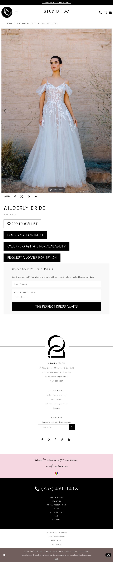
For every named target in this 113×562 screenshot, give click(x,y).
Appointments (56, 497)
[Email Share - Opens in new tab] (35, 196)
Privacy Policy (56, 540)
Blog (56, 508)
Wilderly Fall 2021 (47, 23)
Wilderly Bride (25, 23)
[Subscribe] (72, 427)
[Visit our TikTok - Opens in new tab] (62, 439)
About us (56, 501)
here (56, 558)
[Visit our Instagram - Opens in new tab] (49, 439)
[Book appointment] (6, 12)
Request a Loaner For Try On (32, 258)
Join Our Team (56, 512)
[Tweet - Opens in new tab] (21, 196)
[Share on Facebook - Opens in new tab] (15, 196)
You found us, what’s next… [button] (56, 3)
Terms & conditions (57, 536)
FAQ (56, 516)
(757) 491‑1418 (56, 381)
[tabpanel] (56, 111)
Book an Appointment (25, 235)
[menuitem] (16, 12)
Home (9, 23)
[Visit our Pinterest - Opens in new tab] (55, 439)
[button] (16, 12)
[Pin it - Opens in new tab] (29, 196)
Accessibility (57, 544)
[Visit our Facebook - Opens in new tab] (42, 439)
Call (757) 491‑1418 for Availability (36, 246)
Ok (108, 555)
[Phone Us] (100, 12)
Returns (56, 519)
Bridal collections (56, 505)
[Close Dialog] (4, 555)
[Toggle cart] (110, 12)
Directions (56, 408)
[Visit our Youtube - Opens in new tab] (69, 439)
